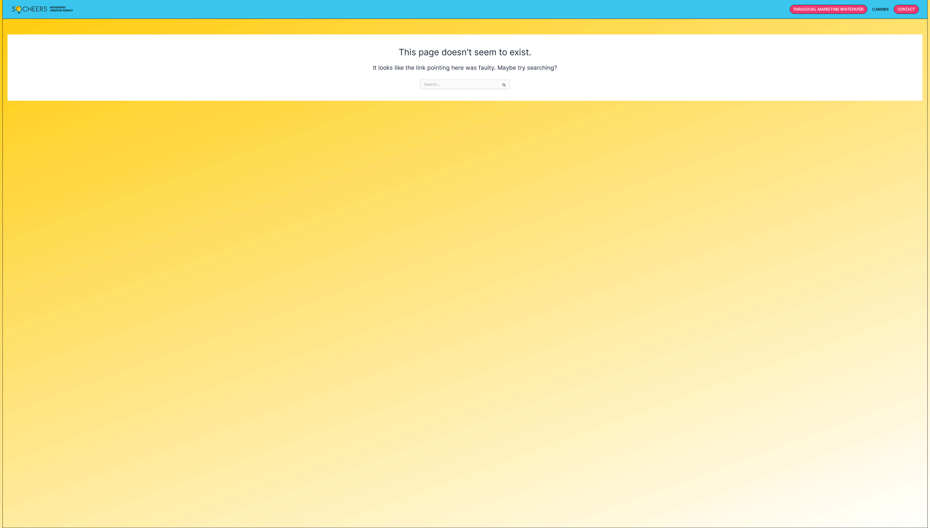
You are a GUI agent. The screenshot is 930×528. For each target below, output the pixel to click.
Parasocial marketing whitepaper (828, 9)
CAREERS (880, 9)
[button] (906, 9)
